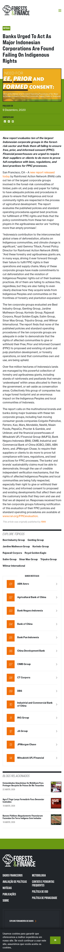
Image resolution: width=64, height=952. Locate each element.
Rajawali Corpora (12, 552)
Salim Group (10, 559)
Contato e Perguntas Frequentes (43, 883)
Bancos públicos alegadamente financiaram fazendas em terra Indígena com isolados (23, 816)
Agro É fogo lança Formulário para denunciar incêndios (23, 800)
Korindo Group (40, 546)
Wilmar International (14, 565)
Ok (55, 940)
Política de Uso (40, 891)
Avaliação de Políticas (15, 881)
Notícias (7, 888)
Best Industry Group (14, 540)
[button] (5, 121)
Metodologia (39, 875)
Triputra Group (48, 559)
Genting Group (36, 540)
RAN (43, 521)
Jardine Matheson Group (16, 546)
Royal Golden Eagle (35, 552)
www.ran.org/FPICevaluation (20, 516)
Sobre (6, 900)
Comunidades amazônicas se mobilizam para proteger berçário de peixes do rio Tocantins (23, 784)
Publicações (9, 894)
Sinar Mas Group (28, 559)
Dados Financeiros (12, 875)
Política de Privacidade (44, 898)
